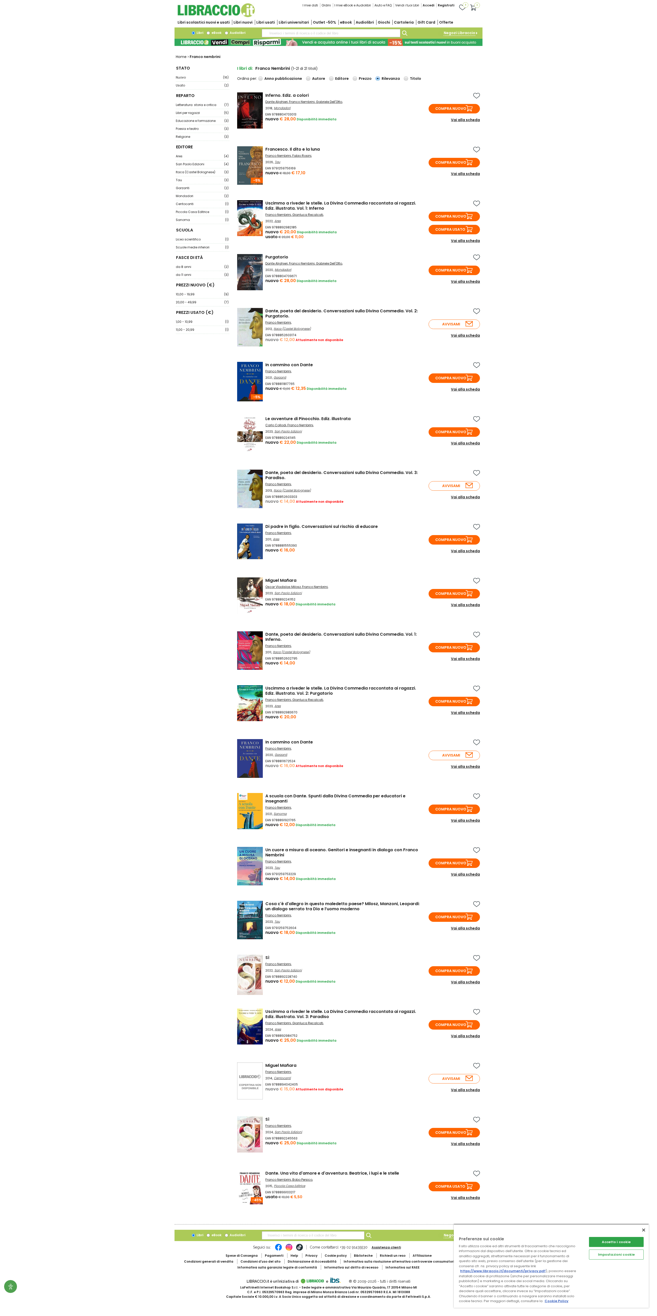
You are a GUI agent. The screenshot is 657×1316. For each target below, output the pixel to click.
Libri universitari (294, 22)
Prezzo (365, 78)
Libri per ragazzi (202, 113)
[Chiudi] (643, 1230)
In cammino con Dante (289, 365)
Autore (318, 78)
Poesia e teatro (202, 129)
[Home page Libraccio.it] (216, 16)
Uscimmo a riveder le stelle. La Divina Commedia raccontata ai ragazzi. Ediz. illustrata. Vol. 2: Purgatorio (340, 690)
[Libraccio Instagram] (289, 1250)
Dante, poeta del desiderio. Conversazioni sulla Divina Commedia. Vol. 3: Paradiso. (341, 475)
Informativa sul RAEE (402, 1267)
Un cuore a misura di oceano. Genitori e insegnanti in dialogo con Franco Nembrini (341, 852)
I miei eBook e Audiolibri (352, 5)
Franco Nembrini (302, 102)
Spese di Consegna (242, 1255)
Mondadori (202, 196)
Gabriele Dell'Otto (329, 102)
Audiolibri (365, 22)
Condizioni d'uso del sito (260, 1261)
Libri (199, 33)
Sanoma (202, 220)
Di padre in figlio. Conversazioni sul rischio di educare (321, 526)
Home (181, 56)
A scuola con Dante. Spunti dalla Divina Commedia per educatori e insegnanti (335, 798)
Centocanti (202, 204)
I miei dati (310, 5)
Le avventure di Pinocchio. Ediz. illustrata (308, 419)
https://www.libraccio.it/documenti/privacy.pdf (503, 1271)
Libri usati (265, 22)
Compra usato (450, 229)
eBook (346, 22)
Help (294, 1255)
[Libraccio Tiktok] (299, 1250)
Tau (202, 180)
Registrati (446, 5)
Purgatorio (276, 257)
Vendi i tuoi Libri (407, 5)
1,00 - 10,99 (202, 322)
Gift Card (426, 22)
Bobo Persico (302, 1179)
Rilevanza (391, 78)
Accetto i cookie (616, 1242)
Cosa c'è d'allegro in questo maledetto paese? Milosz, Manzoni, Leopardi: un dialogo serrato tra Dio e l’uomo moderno (342, 906)
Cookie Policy (556, 1301)
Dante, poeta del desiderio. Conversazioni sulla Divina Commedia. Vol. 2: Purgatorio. (341, 313)
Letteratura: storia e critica (202, 105)
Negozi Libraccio (459, 32)
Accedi (428, 5)
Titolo (415, 78)
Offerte (446, 22)
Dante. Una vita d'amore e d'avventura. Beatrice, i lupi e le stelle (332, 1173)
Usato (202, 85)
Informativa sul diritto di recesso (351, 1267)
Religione (202, 136)
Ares (202, 156)
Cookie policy (336, 1255)
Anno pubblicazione (283, 78)
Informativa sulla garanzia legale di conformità (277, 1267)
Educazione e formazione (202, 121)
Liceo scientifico (202, 239)
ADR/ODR (408, 1261)
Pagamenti (274, 1255)
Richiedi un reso (392, 1255)
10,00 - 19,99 (202, 294)
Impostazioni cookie (616, 1254)
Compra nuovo (450, 108)
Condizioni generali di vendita (208, 1261)
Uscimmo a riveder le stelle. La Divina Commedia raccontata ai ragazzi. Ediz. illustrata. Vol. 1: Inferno (340, 205)
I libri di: (245, 68)
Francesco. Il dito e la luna (292, 149)
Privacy (311, 1255)
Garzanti (202, 188)
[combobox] (331, 33)
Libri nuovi (243, 22)
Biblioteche (363, 1255)
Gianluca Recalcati (307, 214)
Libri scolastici (204, 22)
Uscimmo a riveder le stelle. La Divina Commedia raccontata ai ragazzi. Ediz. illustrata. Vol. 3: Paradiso (340, 1014)
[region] (551, 1266)
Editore (342, 78)
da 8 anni (202, 267)
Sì (267, 958)
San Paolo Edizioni (202, 164)
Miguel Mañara (280, 580)
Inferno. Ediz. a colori (287, 95)
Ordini (326, 5)
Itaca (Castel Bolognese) (202, 172)
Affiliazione (422, 1255)
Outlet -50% (324, 22)
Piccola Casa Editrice (202, 212)
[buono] (328, 42)
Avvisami (451, 324)
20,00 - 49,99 (202, 302)
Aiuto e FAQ (383, 5)
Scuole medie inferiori (202, 247)
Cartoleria (404, 22)
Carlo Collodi (275, 425)
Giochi (384, 22)
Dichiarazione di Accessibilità (312, 1261)
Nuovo (202, 77)
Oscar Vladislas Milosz (283, 587)
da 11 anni (202, 275)
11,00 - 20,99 (202, 329)
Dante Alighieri (276, 102)
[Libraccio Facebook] (278, 1250)
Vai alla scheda (465, 119)
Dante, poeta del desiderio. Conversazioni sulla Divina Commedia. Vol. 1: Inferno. (341, 636)
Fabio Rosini (301, 155)
